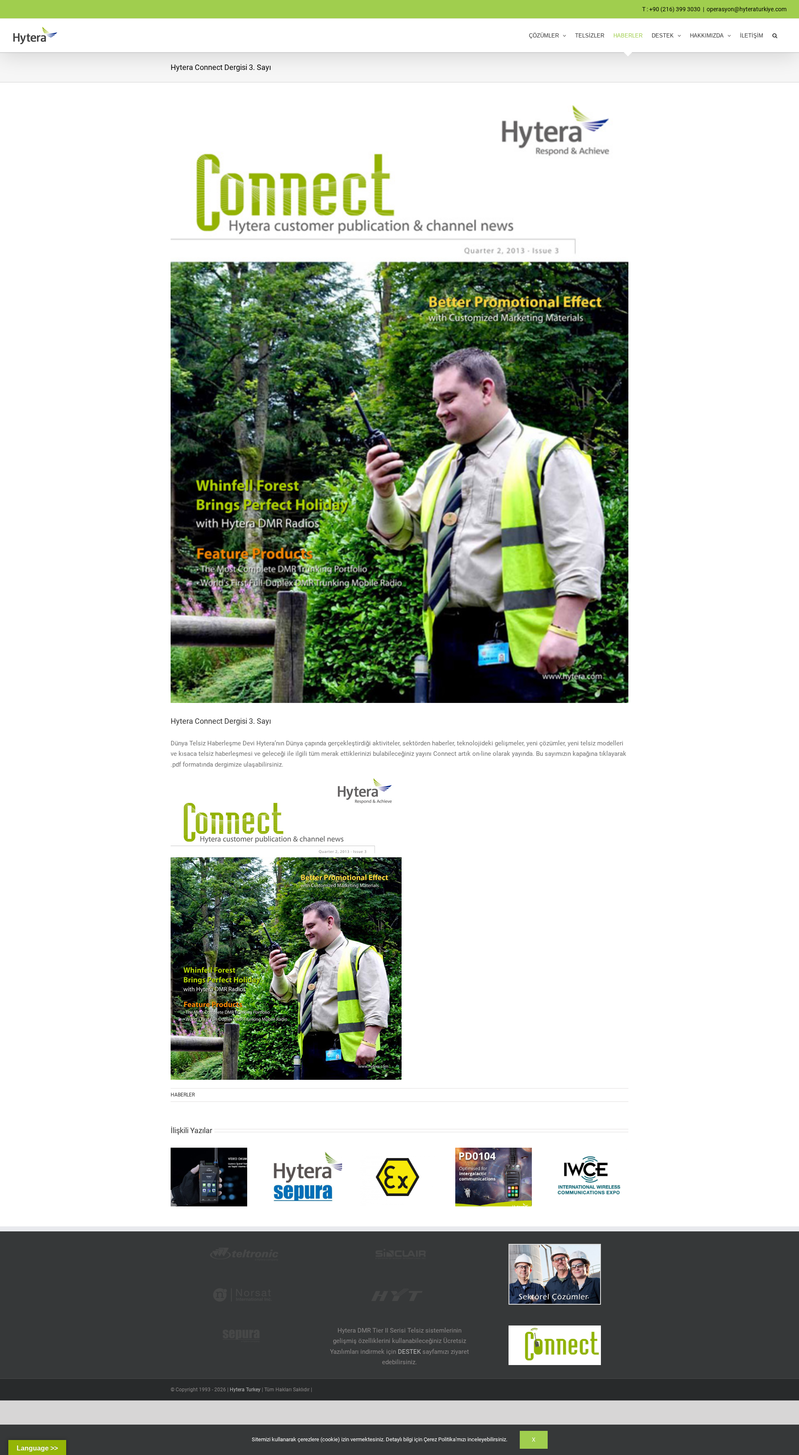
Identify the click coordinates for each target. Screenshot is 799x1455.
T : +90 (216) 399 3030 (671, 9)
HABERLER (183, 1095)
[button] (774, 35)
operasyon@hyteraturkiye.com (747, 9)
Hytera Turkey (245, 1390)
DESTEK (409, 1351)
